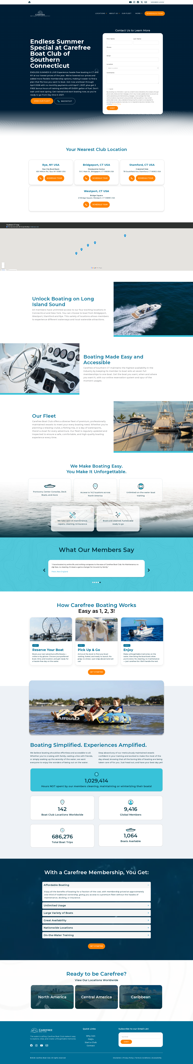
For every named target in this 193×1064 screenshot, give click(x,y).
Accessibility (157, 1058)
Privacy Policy (116, 104)
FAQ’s (90, 1039)
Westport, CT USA (96, 191)
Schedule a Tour (155, 13)
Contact (91, 1046)
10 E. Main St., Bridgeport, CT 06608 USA (96, 171)
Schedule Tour (54, 178)
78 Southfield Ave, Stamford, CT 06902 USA (142, 171)
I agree (111, 89)
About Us (113, 13)
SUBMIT (126, 1042)
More (138, 13)
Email (109, 56)
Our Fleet (126, 13)
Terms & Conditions (142, 1058)
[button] (92, 582)
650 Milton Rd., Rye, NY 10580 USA (51, 171)
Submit (112, 108)
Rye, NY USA (51, 164)
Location (110, 64)
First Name (111, 39)
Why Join (90, 1036)
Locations (100, 13)
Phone (109, 47)
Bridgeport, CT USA (96, 164)
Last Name (137, 39)
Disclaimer (117, 1058)
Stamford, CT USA (142, 164)
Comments (110, 72)
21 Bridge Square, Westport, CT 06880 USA (96, 198)
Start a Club (91, 1042)
